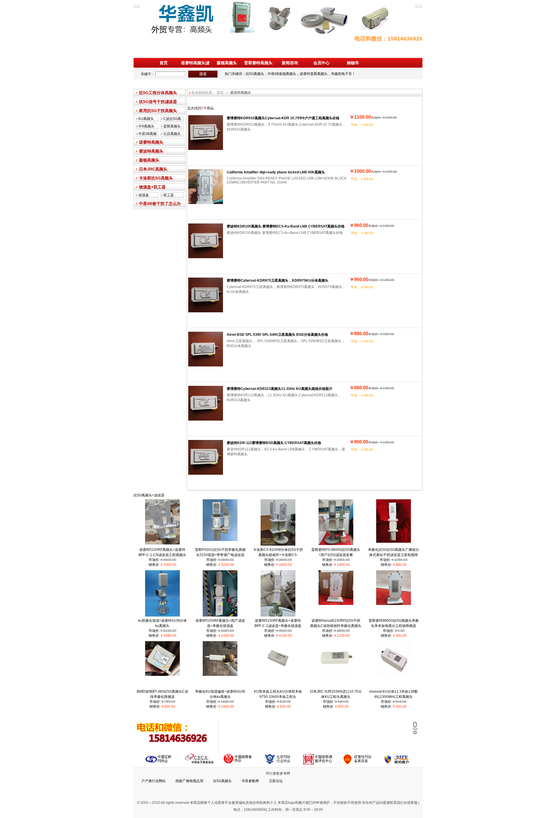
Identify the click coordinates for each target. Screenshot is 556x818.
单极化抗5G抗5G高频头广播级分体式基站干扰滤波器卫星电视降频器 (393, 555)
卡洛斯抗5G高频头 (156, 178)
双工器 (168, 195)
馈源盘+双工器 (152, 187)
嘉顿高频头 (227, 62)
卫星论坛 (276, 781)
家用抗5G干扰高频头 (158, 110)
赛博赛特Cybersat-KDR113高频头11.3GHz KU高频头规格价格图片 (279, 389)
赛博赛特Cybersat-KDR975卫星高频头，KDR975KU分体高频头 (277, 280)
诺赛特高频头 (151, 142)
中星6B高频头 (147, 134)
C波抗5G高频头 (172, 119)
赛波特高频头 (151, 151)
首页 (164, 62)
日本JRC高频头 (153, 169)
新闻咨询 (290, 62)
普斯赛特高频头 (258, 62)
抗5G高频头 (255, 74)
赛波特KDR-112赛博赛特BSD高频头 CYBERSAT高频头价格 (274, 443)
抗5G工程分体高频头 (158, 92)
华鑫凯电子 (339, 74)
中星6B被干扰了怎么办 (160, 203)
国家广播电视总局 (189, 781)
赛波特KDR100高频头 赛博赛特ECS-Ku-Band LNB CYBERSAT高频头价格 (286, 226)
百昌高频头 (172, 134)
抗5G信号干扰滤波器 (158, 101)
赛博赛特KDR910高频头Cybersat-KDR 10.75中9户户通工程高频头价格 (283, 118)
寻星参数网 (250, 781)
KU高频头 (146, 119)
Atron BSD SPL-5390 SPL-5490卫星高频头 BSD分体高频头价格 (277, 335)
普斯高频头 (172, 126)
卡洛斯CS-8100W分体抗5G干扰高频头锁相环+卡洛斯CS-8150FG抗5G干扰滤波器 (278, 555)
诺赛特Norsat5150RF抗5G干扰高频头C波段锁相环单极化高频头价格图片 (335, 626)
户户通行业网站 (153, 781)
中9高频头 (146, 126)
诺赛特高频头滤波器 (195, 64)
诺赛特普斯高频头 (314, 74)
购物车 (353, 62)
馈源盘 (143, 195)
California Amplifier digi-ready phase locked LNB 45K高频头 (276, 172)
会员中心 (321, 62)
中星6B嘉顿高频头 (282, 74)
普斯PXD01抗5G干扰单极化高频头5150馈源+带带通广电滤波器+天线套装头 (220, 555)
